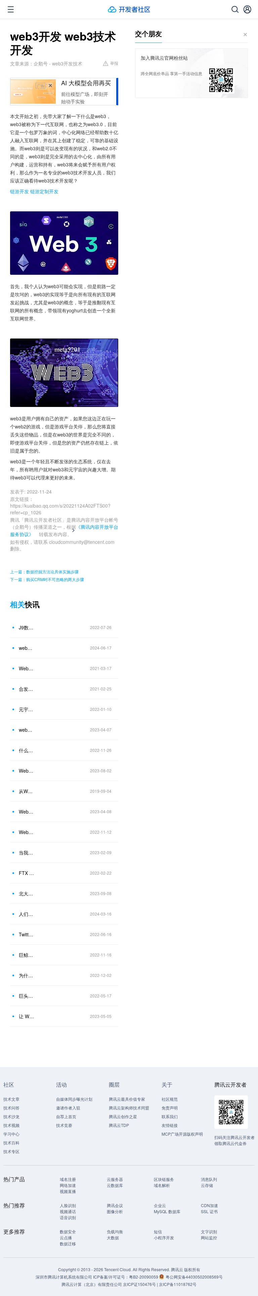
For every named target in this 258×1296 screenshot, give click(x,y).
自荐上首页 (66, 1116)
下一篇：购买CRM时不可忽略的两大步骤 (47, 579)
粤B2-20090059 (144, 1277)
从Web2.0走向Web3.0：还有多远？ (26, 791)
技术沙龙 (11, 1116)
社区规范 (170, 1099)
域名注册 (68, 1179)
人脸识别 (68, 1205)
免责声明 (170, 1107)
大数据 (113, 1237)
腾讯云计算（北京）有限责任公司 (91, 1284)
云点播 (66, 1237)
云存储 (207, 1185)
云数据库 (115, 1185)
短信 (158, 1231)
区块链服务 (164, 1179)
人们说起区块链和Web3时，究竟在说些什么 (26, 914)
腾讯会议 (115, 1205)
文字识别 (209, 1231)
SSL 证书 (209, 1211)
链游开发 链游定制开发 (34, 191)
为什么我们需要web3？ (26, 975)
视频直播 (68, 1191)
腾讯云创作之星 (123, 1116)
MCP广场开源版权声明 (182, 1134)
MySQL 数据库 (167, 1211)
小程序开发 (164, 1237)
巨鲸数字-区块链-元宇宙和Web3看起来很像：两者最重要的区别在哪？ (26, 954)
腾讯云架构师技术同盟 (129, 1107)
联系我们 (170, 1116)
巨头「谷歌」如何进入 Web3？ (26, 995)
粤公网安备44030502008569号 (194, 1277)
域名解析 (162, 1185)
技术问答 (11, 1107)
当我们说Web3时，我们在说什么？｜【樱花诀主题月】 (26, 852)
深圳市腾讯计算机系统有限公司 (64, 1277)
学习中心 (11, 1134)
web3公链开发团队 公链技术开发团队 (26, 729)
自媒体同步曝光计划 (74, 1099)
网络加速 (68, 1185)
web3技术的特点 (26, 647)
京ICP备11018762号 (178, 1284)
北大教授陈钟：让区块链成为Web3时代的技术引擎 (26, 893)
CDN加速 (209, 1205)
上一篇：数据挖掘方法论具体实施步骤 (44, 571)
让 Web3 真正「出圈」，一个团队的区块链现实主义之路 (26, 1016)
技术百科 (11, 1142)
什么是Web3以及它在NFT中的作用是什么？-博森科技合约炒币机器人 (26, 750)
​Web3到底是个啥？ (26, 770)
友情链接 (170, 1125)
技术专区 (11, 1151)
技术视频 (11, 1125)
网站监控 (209, 1237)
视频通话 (68, 1211)
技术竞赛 (64, 1125)
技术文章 (11, 1099)
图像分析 (115, 1211)
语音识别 (68, 1217)
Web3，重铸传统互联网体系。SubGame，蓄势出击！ (26, 668)
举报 (114, 63)
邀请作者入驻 (68, 1107)
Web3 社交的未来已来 (26, 811)
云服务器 (115, 1179)
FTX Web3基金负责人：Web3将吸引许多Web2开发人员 (26, 873)
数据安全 (68, 1231)
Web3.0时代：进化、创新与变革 (26, 832)
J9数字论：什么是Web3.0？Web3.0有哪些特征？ (26, 627)
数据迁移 (68, 1243)
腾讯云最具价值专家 (127, 1099)
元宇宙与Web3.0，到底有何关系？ (26, 709)
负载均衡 (115, 1231)
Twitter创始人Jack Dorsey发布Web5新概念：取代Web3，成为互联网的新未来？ (26, 934)
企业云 (160, 1205)
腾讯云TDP (119, 1125)
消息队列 (209, 1179)
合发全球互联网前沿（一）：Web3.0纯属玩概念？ (26, 688)
